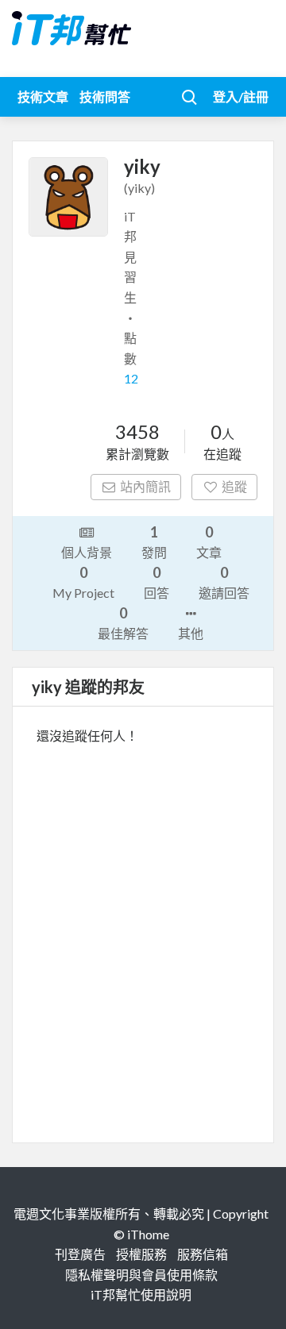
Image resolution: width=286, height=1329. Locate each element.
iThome (148, 1234)
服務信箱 (202, 1254)
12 (131, 378)
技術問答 (104, 96)
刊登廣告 (80, 1254)
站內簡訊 (145, 486)
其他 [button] (190, 633)
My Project (83, 582)
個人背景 (86, 552)
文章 (209, 541)
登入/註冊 (241, 96)
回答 (156, 582)
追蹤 (234, 486)
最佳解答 (123, 622)
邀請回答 (224, 582)
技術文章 (42, 96)
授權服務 (141, 1254)
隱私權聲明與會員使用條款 (141, 1274)
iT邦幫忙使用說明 (141, 1294)
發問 (154, 541)
